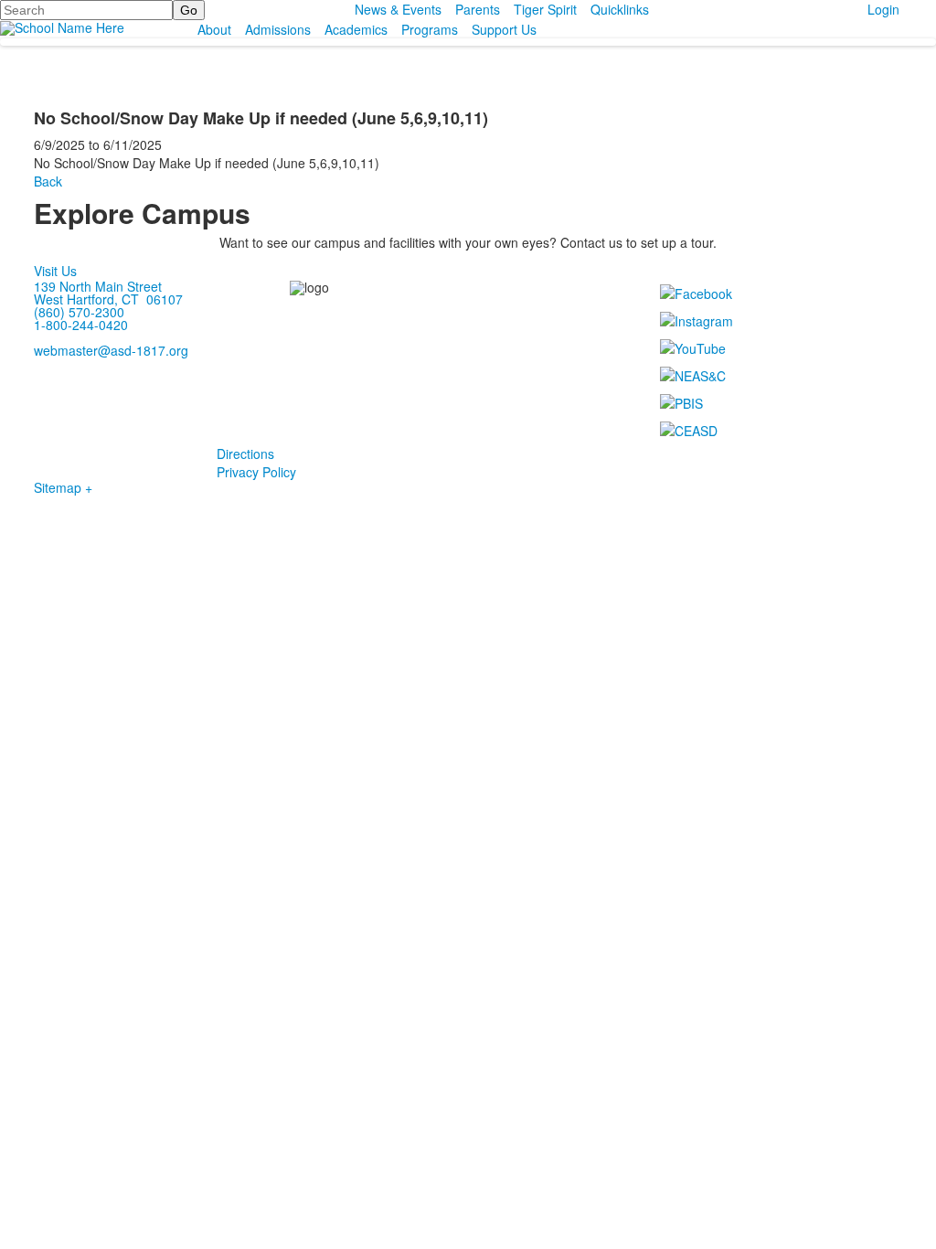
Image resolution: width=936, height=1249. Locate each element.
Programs (429, 29)
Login (883, 9)
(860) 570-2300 (79, 312)
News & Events (398, 9)
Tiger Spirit (545, 9)
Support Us (504, 29)
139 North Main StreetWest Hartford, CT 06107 (108, 292)
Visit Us (55, 271)
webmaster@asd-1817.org (111, 350)
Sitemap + (63, 487)
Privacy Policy (256, 472)
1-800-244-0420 (81, 324)
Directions (245, 453)
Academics (356, 29)
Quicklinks (619, 9)
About (214, 29)
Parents (477, 9)
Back (48, 181)
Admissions (278, 29)
